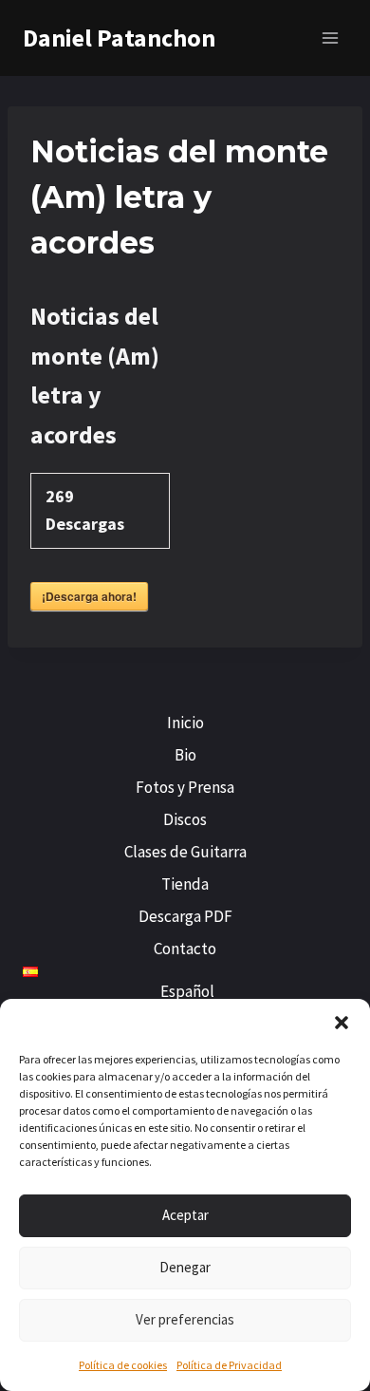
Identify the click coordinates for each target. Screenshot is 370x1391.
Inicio (185, 722)
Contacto (185, 948)
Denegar (185, 1267)
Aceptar (185, 1215)
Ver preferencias (185, 1319)
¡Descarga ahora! (89, 596)
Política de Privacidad (229, 1365)
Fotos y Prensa (185, 787)
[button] (341, 1022)
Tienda (185, 884)
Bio (185, 754)
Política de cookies (123, 1365)
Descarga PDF (185, 916)
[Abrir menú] (329, 37)
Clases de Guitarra (185, 851)
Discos (185, 819)
